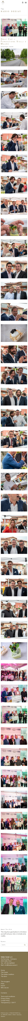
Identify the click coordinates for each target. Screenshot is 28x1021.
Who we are (5, 987)
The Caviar (4, 972)
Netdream (3, 1016)
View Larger (14, 56)
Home (3, 970)
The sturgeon (5, 981)
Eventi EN (11, 46)
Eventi (3, 985)
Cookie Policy (5, 1000)
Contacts (4, 993)
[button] (26, 2)
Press (2, 983)
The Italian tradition (7, 974)
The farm (4, 976)
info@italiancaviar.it (11, 965)
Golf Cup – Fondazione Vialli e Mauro (14, 41)
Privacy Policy (5, 998)
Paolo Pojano (5, 46)
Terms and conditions (8, 996)
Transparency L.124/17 (8, 1002)
